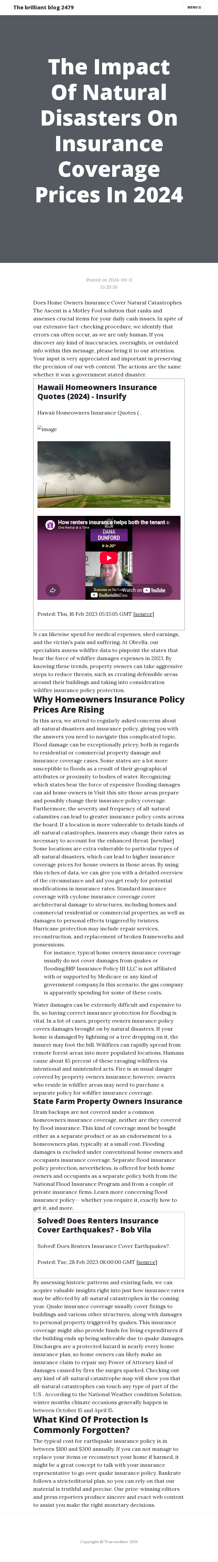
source (143, 614)
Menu (192, 7)
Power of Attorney (131, 1362)
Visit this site (110, 792)
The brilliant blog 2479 (43, 7)
